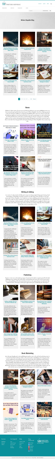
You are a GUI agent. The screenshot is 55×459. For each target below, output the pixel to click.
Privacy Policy (34, 457)
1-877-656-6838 (41, 443)
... (28, 99)
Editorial (3, 443)
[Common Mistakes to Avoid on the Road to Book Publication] (27, 292)
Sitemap (20, 447)
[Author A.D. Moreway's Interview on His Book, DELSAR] (44, 131)
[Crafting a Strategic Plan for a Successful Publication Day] (10, 292)
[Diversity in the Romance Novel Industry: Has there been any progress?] (27, 163)
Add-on (2, 444)
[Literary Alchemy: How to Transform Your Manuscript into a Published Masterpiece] (44, 292)
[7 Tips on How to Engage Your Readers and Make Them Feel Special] (10, 409)
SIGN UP (39, 3)
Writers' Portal (13, 443)
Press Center (12, 444)
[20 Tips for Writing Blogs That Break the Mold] (10, 71)
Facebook (31, 443)
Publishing (3, 441)
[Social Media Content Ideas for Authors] (27, 409)
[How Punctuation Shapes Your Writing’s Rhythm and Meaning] (27, 246)
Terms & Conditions (40, 457)
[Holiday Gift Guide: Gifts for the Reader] (27, 131)
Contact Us (21, 443)
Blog (11, 441)
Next (34, 99)
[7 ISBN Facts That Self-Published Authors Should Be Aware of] (44, 163)
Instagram (32, 446)
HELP (48, 3)
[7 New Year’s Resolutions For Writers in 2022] (10, 131)
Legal (20, 446)
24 (31, 99)
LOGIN (44, 3)
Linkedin (31, 450)
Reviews (11, 446)
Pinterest (31, 449)
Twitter (31, 444)
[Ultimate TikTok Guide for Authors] (44, 376)
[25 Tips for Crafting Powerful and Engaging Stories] (27, 39)
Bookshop (12, 447)
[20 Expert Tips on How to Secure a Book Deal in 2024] (27, 71)
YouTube (31, 447)
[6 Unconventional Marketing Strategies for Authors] (44, 71)
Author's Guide (22, 441)
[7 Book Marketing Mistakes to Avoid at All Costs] (44, 409)
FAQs (20, 444)
